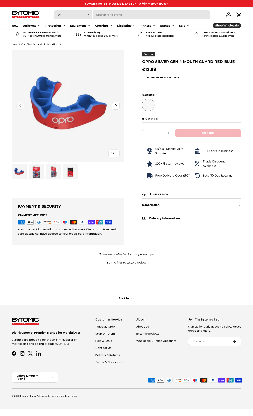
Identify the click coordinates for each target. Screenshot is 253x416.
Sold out (208, 133)
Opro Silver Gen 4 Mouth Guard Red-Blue (42, 44)
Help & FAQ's (103, 341)
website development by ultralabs (60, 396)
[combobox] (132, 14)
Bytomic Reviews (147, 334)
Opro (145, 194)
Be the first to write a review (126, 262)
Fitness (146, 25)
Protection (53, 25)
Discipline (124, 25)
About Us (142, 326)
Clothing (101, 25)
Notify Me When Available (163, 77)
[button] (239, 15)
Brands (165, 25)
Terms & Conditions (109, 362)
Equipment (78, 25)
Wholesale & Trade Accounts (156, 341)
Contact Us (103, 348)
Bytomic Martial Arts (30, 396)
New (15, 25)
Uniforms (29, 25)
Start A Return (105, 334)
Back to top (126, 298)
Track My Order (105, 326)
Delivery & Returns (107, 355)
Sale (182, 25)
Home (15, 44)
